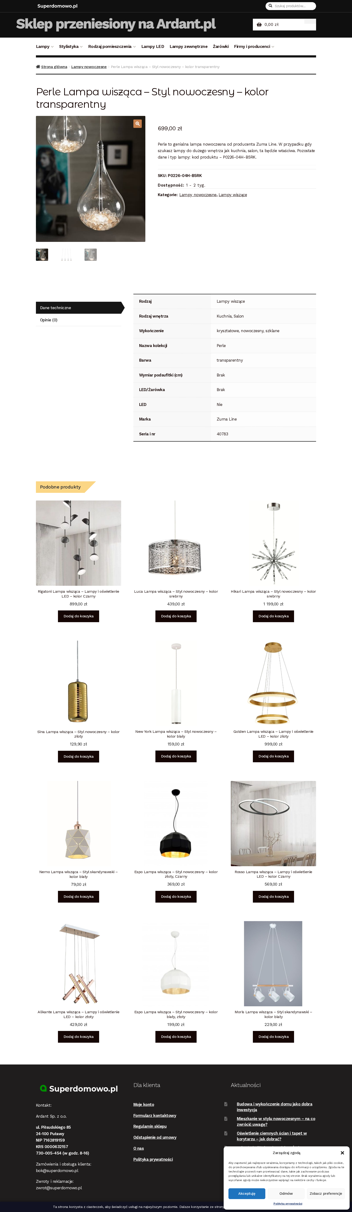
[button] (342, 1152)
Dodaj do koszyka (78, 616)
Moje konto (143, 1104)
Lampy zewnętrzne (188, 46)
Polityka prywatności (287, 1203)
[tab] (78, 308)
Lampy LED (152, 46)
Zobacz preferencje (326, 1193)
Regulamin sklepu (150, 1126)
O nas (138, 1148)
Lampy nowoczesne (89, 66)
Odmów (286, 1193)
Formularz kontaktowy (154, 1115)
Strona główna (54, 66)
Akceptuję (246, 1193)
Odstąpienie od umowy (154, 1137)
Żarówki (220, 46)
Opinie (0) (48, 320)
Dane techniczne (55, 307)
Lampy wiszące (233, 194)
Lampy (43, 46)
